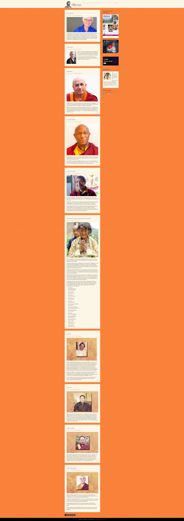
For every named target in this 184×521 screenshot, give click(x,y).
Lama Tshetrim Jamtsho (71, 171)
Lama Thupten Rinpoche (71, 119)
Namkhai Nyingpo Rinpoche (71, 468)
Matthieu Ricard (69, 71)
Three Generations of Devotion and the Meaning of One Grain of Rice (79, 218)
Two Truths (73, 4)
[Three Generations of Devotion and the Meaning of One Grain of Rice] (108, 76)
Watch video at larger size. (107, 54)
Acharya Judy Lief (70, 13)
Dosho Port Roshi (70, 47)
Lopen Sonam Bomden (71, 428)
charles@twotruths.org (100, 519)
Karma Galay (69, 387)
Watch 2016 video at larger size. (108, 66)
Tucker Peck (69, 334)
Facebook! (108, 93)
